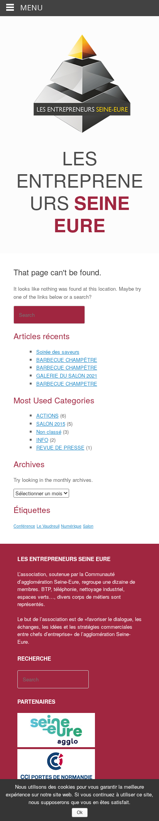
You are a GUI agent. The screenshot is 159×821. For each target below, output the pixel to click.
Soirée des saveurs (58, 351)
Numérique (71, 526)
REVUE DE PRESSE (60, 447)
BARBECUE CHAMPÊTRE (66, 359)
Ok (80, 812)
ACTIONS (47, 415)
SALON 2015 (50, 423)
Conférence (24, 526)
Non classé (48, 431)
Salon (88, 526)
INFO (42, 439)
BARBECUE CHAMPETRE (66, 383)
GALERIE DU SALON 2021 (66, 375)
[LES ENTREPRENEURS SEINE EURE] (79, 84)
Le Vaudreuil (48, 526)
